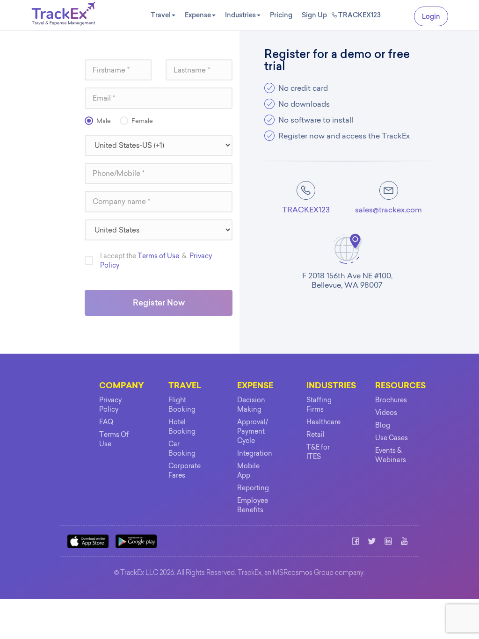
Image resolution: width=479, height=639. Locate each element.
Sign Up (314, 15)
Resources (400, 386)
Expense (198, 15)
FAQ (106, 422)
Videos (386, 412)
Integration (254, 453)
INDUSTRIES (331, 386)
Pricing (281, 15)
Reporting (253, 488)
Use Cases (391, 438)
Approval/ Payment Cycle (252, 431)
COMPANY (121, 386)
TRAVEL (184, 386)
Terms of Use (158, 256)
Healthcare (323, 422)
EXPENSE (255, 386)
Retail (315, 434)
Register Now (159, 302)
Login (431, 16)
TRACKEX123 (359, 15)
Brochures (391, 400)
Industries (240, 15)
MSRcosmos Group (303, 573)
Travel (161, 15)
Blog (382, 425)
